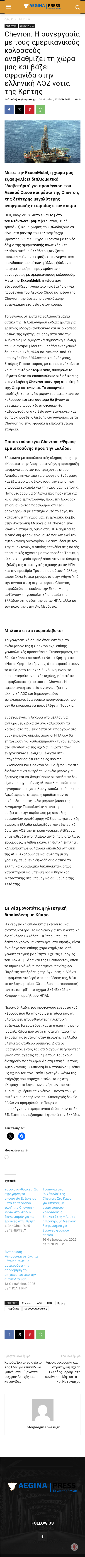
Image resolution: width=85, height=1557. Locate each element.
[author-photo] (42, 1421)
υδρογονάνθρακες (35, 1308)
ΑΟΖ (39, 1303)
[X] (19, 109)
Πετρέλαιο (13, 1308)
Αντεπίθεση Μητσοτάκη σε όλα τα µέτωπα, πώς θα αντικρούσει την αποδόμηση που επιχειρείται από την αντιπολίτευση (21, 1265)
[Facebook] (9, 109)
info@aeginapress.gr (23, 99)
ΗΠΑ (49, 1303)
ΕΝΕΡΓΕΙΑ (24, 19)
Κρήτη (61, 1303)
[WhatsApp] (40, 109)
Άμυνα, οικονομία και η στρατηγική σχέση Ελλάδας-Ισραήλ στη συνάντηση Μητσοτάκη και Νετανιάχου (62, 1372)
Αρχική (9, 19)
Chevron (27, 1303)
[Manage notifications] (74, 1547)
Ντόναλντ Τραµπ (25, 221)
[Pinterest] (29, 109)
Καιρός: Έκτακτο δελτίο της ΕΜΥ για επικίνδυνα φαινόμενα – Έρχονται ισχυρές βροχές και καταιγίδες (23, 1372)
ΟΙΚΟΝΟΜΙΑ (27, 26)
